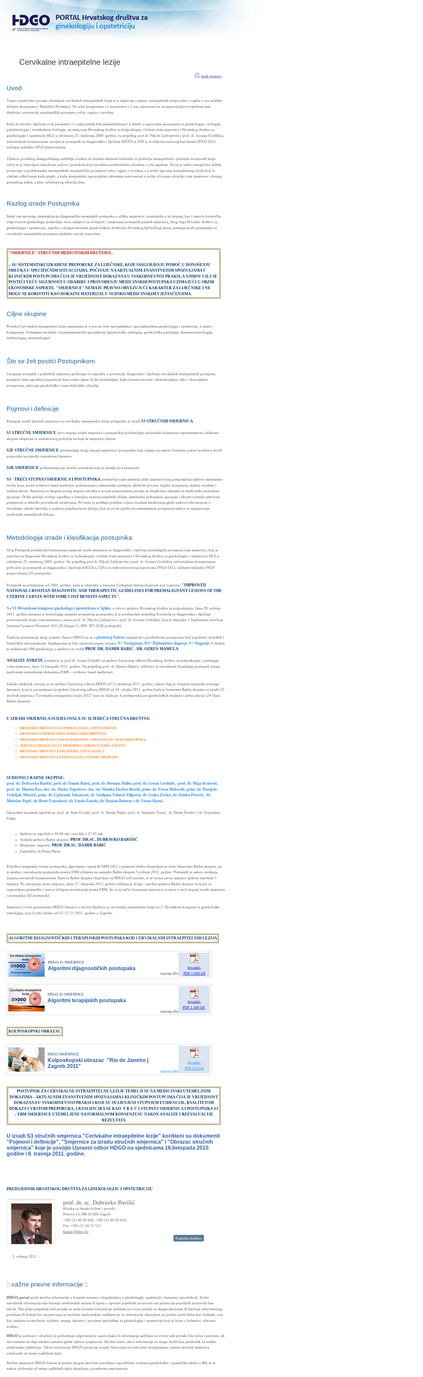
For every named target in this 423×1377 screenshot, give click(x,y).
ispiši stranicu (211, 76)
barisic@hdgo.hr (76, 1232)
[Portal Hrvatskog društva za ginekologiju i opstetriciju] (150, 50)
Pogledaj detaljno (188, 1238)
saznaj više (169, 973)
